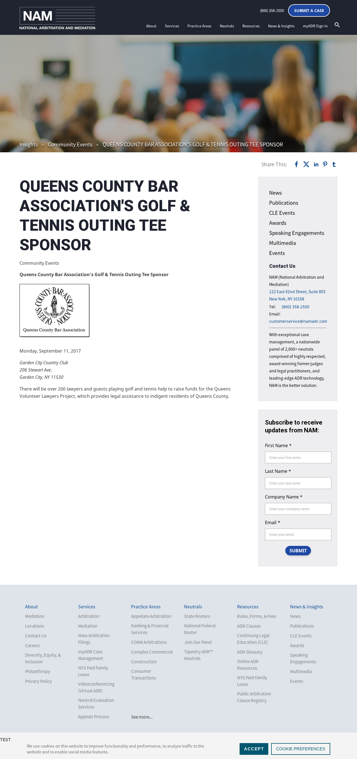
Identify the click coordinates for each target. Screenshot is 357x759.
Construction (144, 662)
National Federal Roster (200, 629)
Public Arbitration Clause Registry (254, 697)
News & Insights (281, 25)
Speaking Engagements (296, 233)
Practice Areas (199, 25)
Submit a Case (309, 10)
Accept (254, 748)
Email (272, 522)
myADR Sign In (315, 25)
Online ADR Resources (248, 664)
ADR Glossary (249, 652)
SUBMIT (298, 551)
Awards (277, 223)
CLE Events (282, 212)
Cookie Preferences (300, 748)
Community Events (70, 144)
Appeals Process (93, 717)
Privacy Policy (38, 681)
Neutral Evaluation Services (96, 703)
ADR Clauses (249, 626)
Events (277, 253)
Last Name (278, 471)
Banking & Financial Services (149, 629)
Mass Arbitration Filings (94, 638)
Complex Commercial (152, 652)
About (151, 25)
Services (172, 25)
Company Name (284, 497)
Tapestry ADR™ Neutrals (198, 655)
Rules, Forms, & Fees (256, 616)
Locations (34, 626)
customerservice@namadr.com (298, 321)
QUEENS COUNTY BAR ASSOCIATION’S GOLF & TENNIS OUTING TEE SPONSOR (193, 144)
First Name (278, 445)
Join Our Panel (198, 642)
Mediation (34, 616)
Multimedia (282, 243)
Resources (251, 25)
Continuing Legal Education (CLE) (253, 638)
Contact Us (36, 636)
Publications (283, 202)
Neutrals (227, 25)
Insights (29, 144)
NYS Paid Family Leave (93, 671)
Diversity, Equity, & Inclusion (43, 658)
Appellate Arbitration (151, 616)
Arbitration (88, 616)
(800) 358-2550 (272, 10)
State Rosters (197, 616)
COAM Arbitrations (149, 642)
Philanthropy (37, 671)
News (275, 192)
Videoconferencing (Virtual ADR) (96, 687)
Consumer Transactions (143, 674)
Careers (32, 645)
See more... (142, 717)
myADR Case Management (90, 655)
